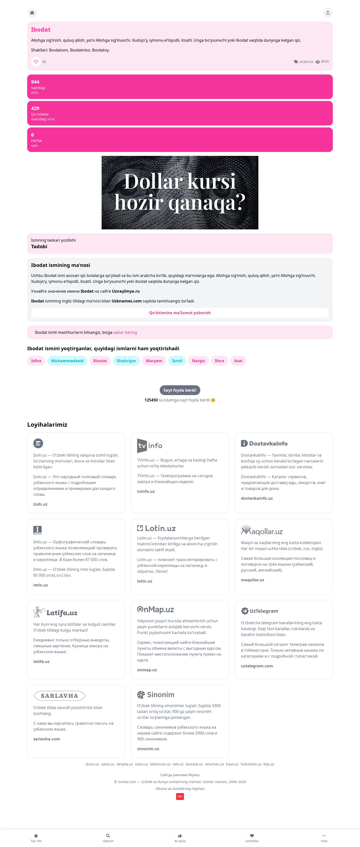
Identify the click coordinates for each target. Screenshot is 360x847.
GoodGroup (181, 788)
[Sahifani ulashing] (328, 13)
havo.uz (232, 764)
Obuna (161, 788)
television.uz (160, 764)
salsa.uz (107, 764)
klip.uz (269, 764)
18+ (180, 796)
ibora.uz (92, 764)
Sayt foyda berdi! (180, 390)
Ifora (219, 360)
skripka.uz (124, 764)
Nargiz (198, 360)
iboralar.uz (194, 764)
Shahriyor (126, 360)
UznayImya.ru (126, 291)
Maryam (154, 360)
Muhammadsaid (67, 360)
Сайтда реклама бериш (180, 774)
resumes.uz (214, 764)
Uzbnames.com (127, 301)
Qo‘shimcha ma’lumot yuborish (180, 312)
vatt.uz (178, 764)
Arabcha (306, 61)
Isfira (36, 360)
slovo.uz (141, 764)
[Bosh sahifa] (32, 13)
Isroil (177, 360)
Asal (238, 360)
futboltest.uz (251, 764)
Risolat (100, 360)
